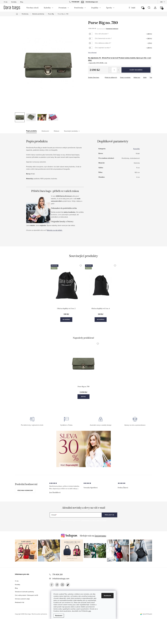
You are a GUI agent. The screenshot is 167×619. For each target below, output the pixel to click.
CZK (161, 2)
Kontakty (13, 2)
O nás (5, 2)
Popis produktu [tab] (31, 131)
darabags (57, 584)
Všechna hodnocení (25, 490)
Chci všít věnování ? (101, 34)
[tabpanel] (66, 295)
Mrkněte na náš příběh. (54, 230)
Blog (21, 2)
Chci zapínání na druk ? (103, 48)
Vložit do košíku (136, 70)
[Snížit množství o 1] (110, 70)
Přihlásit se (109, 515)
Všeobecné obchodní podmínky (24, 592)
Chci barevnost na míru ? (103, 38)
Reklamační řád (19, 602)
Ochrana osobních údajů (22, 599)
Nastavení (58, 615)
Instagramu (100, 535)
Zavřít (99, 77)
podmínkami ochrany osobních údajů (93, 520)
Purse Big (136, 149)
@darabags (68, 584)
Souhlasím (107, 595)
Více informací (92, 52)
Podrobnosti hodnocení (112, 28)
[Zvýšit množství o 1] (118, 70)
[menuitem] (32, 8)
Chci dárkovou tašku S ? (103, 43)
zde (89, 611)
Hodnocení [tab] (45, 131)
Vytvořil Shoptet (147, 614)
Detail (83, 396)
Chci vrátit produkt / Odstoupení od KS (26, 595)
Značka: (93, 77)
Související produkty (71, 131)
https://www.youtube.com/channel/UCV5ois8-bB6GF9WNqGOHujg (62, 584)
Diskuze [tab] (56, 131)
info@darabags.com (60, 578)
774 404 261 (57, 574)
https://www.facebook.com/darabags (51, 584)
